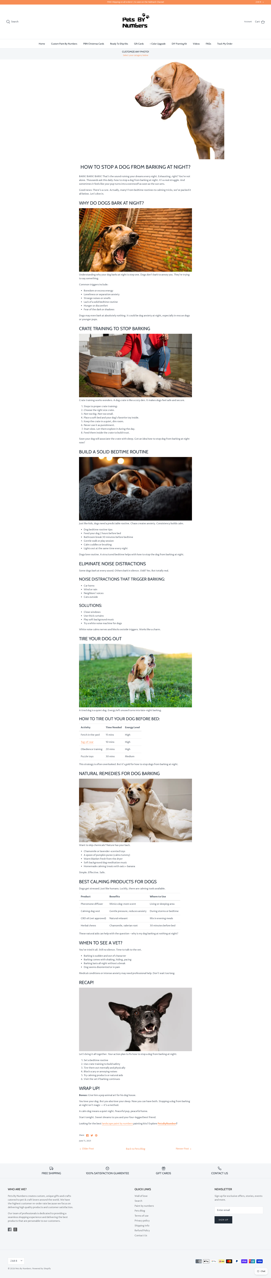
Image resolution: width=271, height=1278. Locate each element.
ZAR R (258, 2)
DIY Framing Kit (179, 43)
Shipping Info (142, 1225)
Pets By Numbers (23, 1268)
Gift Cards (139, 43)
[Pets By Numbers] (135, 22)
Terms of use (142, 1215)
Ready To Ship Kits (119, 43)
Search (138, 1201)
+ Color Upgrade (158, 43)
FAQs (208, 43)
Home (42, 43)
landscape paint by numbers (117, 1123)
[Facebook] (9, 1229)
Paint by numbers (144, 1206)
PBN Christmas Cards (93, 43)
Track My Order (224, 43)
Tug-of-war (87, 742)
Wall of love (141, 1196)
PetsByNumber (167, 1123)
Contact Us (141, 1235)
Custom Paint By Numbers (64, 43)
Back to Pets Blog (135, 1149)
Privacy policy (142, 1220)
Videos (196, 43)
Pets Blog (140, 1210)
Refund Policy (142, 1230)
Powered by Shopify (41, 1268)
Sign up (223, 1219)
